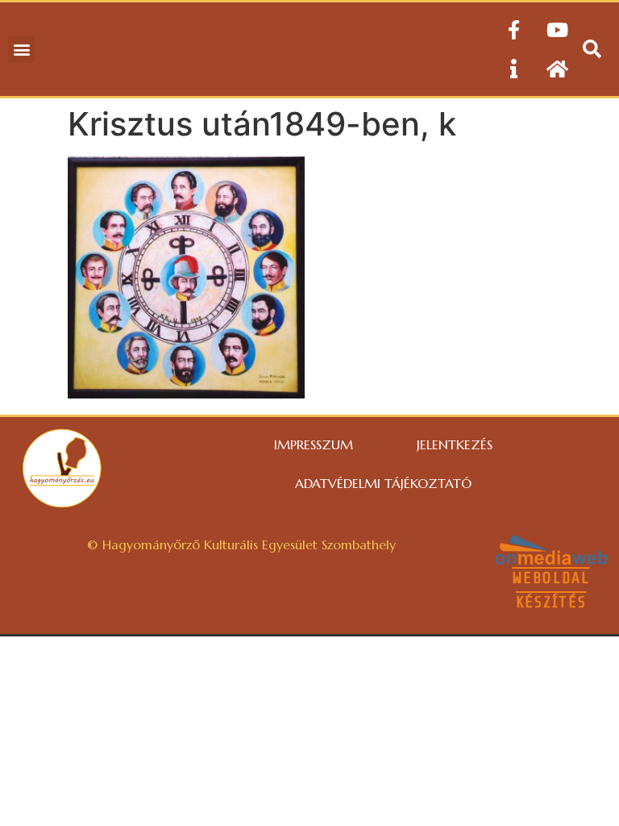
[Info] (513, 68)
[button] (21, 49)
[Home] (557, 68)
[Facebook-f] (513, 29)
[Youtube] (557, 29)
